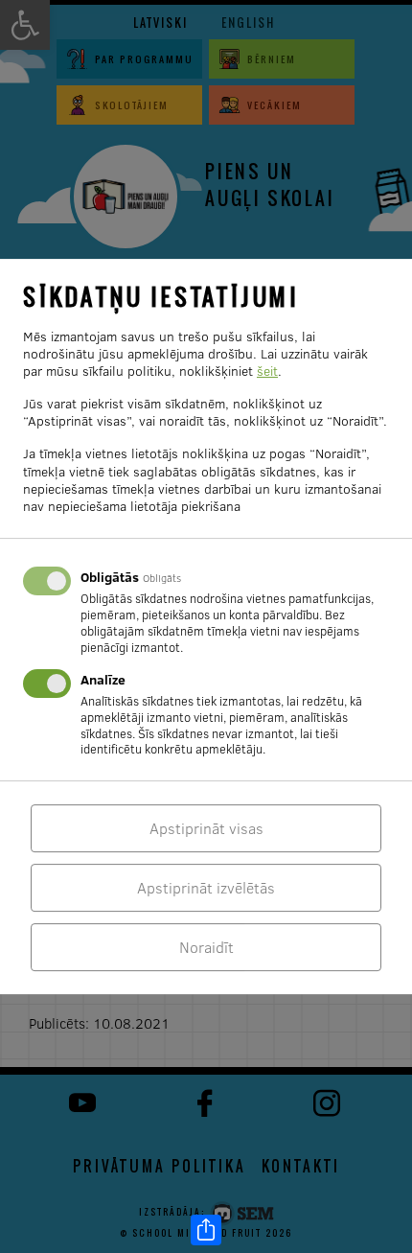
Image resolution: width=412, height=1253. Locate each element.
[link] (206, 1230)
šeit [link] (267, 371)
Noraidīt (206, 947)
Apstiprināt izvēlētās (206, 887)
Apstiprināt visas (206, 828)
